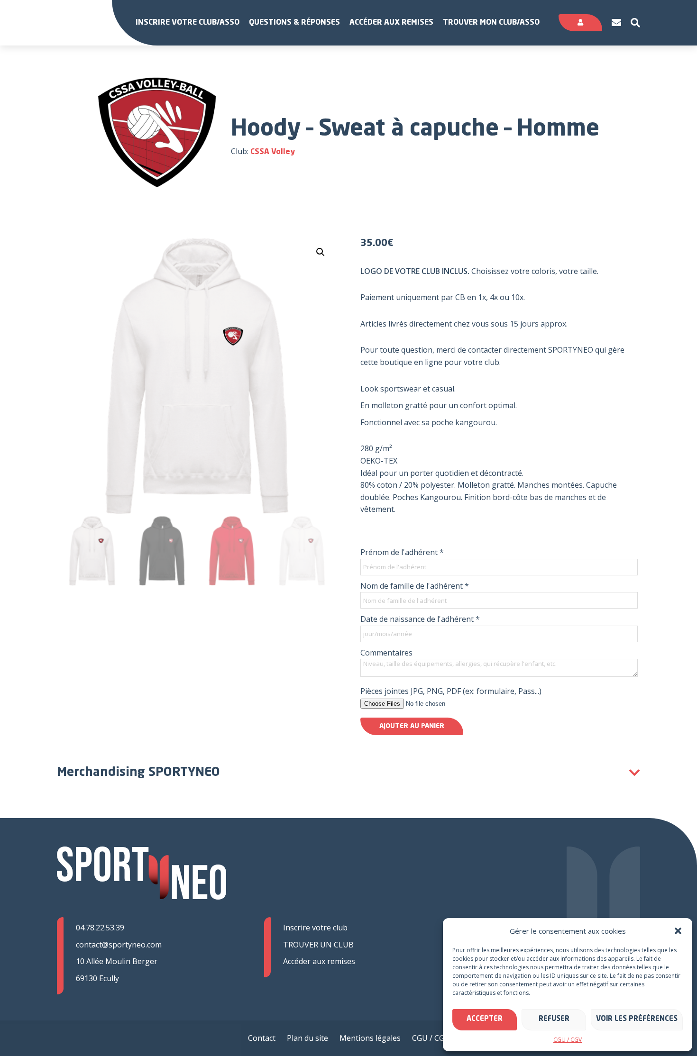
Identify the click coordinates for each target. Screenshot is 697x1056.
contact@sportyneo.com (119, 944)
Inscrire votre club (315, 927)
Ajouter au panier (411, 726)
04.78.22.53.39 (100, 927)
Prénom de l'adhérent (402, 552)
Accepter (485, 1019)
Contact (261, 1038)
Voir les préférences (637, 1019)
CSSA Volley (272, 152)
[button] (678, 931)
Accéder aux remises (391, 23)
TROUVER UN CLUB (318, 944)
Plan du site (307, 1038)
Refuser (554, 1019)
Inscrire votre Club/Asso (187, 23)
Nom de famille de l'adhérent (414, 586)
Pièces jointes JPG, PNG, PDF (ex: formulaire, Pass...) (450, 691)
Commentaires (386, 652)
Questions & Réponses (294, 23)
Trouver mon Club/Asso (491, 23)
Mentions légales (370, 1038)
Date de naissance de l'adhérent (420, 619)
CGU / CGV (567, 1040)
